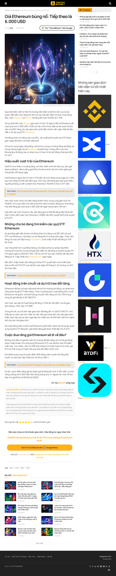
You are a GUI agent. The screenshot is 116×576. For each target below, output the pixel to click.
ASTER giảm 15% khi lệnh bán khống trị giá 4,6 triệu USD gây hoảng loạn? (27, 484)
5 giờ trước (84, 58)
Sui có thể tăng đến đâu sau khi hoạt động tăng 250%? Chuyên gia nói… (64, 496)
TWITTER (65, 454)
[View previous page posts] (92, 72)
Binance (28, 437)
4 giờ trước (84, 47)
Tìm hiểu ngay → (90, 129)
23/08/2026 (21, 489)
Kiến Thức (31, 557)
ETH (17, 468)
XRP (28, 468)
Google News (103, 556)
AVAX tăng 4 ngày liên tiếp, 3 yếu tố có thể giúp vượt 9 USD (27, 519)
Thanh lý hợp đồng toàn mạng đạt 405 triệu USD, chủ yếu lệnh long (95, 43)
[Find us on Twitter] (92, 566)
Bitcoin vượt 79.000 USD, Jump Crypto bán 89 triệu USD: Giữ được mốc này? (27, 531)
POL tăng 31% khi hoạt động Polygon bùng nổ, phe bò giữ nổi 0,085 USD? (28, 507)
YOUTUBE (47, 454)
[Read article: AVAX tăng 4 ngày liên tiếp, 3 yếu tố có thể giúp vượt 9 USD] (10, 520)
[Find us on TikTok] (109, 566)
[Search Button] (110, 3)
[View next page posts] (96, 72)
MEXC (37, 437)
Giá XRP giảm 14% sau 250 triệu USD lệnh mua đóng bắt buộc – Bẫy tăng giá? (63, 484)
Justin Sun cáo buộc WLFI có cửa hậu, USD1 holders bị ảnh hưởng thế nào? (64, 507)
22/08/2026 (57, 536)
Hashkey (67, 437)
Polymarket (35, 239)
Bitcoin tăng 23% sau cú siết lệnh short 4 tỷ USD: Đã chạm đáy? (64, 531)
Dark (11, 28)
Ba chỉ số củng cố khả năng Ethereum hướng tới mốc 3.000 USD (63, 519)
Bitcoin (27, 123)
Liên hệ (49, 557)
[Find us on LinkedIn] (95, 566)
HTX (43, 437)
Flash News (41, 557)
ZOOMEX (11, 437)
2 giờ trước (84, 30)
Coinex (50, 437)
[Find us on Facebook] (90, 566)
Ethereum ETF (35, 256)
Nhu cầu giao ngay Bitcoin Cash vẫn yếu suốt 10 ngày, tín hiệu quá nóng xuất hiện (27, 496)
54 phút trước (85, 21)
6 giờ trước (84, 67)
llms (110, 556)
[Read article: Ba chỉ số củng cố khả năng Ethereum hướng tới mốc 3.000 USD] (47, 520)
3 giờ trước (84, 39)
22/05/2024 (20, 28)
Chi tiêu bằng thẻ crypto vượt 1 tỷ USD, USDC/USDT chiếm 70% (93, 26)
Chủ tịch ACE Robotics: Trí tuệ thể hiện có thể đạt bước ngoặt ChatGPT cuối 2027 (94, 53)
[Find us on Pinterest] (98, 566)
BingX (20, 437)
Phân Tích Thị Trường (19, 557)
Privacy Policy (107, 559)
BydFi (39, 440)
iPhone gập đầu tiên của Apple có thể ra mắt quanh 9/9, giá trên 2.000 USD (95, 17)
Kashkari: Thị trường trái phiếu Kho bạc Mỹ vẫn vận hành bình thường (94, 35)
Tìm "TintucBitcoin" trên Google (58, 28)
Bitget (58, 437)
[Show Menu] (6, 3)
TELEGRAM (56, 454)
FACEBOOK (38, 454)
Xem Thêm (39, 543)
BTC (11, 468)
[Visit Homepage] (58, 3)
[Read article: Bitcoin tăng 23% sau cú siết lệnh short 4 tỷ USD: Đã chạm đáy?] (47, 532)
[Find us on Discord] (109, 570)
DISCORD (39, 457)
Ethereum (17, 117)
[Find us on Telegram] (101, 566)
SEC (22, 468)
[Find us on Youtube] (104, 566)
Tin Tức (7, 557)
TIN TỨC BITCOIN (24, 454)
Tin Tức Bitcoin (18, 566)
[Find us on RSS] (106, 566)
